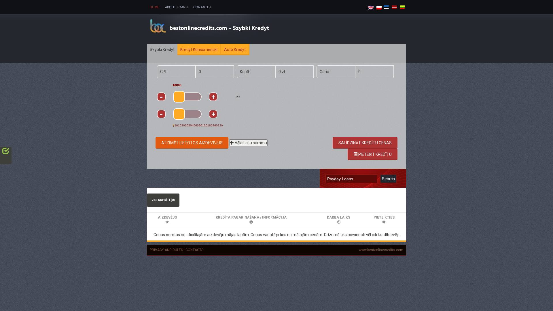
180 (210, 125)
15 (179, 125)
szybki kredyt (162, 49)
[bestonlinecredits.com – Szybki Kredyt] (219, 28)
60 (197, 125)
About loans (176, 7)
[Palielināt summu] (213, 96)
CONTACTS (194, 250)
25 (186, 125)
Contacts (202, 7)
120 (204, 125)
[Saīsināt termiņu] (161, 114)
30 (190, 125)
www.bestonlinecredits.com (381, 250)
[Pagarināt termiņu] (213, 114)
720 (220, 125)
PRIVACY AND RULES (166, 250)
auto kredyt (235, 49)
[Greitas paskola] (402, 7)
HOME (154, 7)
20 (183, 125)
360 (215, 125)
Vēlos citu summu (250, 143)
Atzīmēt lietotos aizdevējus (192, 143)
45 (193, 125)
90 (200, 125)
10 (176, 125)
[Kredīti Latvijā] (394, 7)
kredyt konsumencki (198, 49)
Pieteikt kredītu (374, 154)
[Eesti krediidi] (386, 7)
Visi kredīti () (163, 200)
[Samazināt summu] (161, 96)
